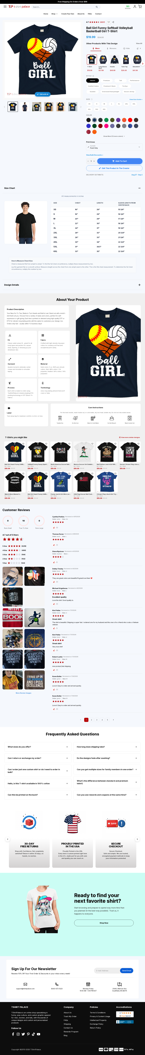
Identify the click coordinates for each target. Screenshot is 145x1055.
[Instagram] (18, 1034)
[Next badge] (137, 839)
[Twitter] (23, 1034)
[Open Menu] (5, 7)
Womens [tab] (113, 48)
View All (139, 43)
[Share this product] (113, 22)
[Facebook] (13, 1034)
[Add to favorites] (23, 443)
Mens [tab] (97, 48)
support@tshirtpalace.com (25, 989)
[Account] (134, 7)
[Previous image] (4, 107)
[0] (139, 7)
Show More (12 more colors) (113, 136)
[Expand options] (139, 147)
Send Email (126, 971)
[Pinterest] (28, 1034)
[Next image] (81, 107)
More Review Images (23, 693)
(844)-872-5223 (57, 989)
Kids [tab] (128, 48)
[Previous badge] (7, 839)
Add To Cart (121, 161)
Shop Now (104, 923)
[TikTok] (33, 1034)
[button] (109, 22)
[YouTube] (38, 1034)
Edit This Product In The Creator (115, 168)
